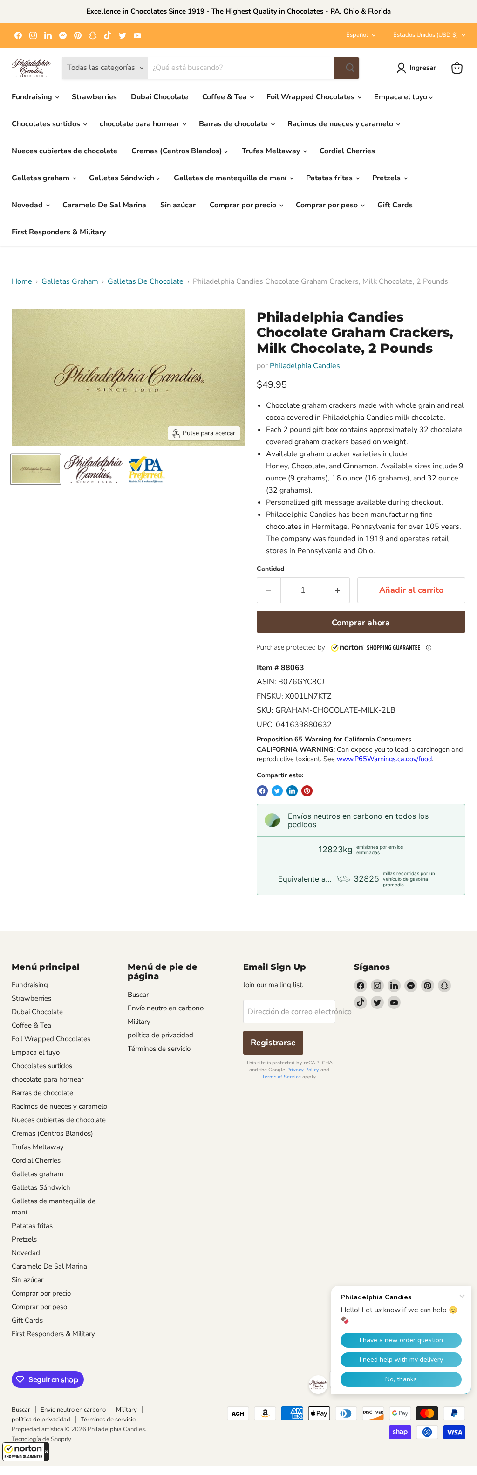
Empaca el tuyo (401, 97)
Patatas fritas (330, 178)
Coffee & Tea (225, 97)
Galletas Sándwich (122, 178)
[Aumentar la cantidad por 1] (338, 590)
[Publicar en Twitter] (277, 790)
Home (22, 281)
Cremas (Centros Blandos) (177, 151)
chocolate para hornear (140, 124)
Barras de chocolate (234, 124)
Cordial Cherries (347, 151)
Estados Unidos (425, 35)
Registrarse (273, 1042)
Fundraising (33, 97)
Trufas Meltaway (272, 151)
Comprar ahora (361, 622)
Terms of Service (281, 1076)
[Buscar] (346, 68)
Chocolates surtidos (47, 124)
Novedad (28, 205)
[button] (25, 1451)
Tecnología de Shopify (41, 1439)
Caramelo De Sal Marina (104, 205)
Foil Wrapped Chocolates (311, 97)
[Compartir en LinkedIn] (292, 790)
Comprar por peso (328, 205)
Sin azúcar (178, 205)
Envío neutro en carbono (166, 1008)
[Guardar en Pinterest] (307, 790)
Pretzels (387, 178)
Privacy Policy (302, 1069)
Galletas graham (41, 178)
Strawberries (94, 97)
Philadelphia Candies (305, 366)
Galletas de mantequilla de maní (231, 178)
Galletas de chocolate (146, 281)
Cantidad (270, 569)
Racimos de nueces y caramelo (341, 124)
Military (139, 1021)
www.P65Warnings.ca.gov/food (384, 758)
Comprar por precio (244, 205)
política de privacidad (160, 1035)
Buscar (138, 994)
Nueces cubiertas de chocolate (64, 151)
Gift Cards (395, 205)
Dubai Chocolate (159, 97)
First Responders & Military (59, 232)
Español (357, 35)
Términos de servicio (159, 1048)
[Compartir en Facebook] (262, 790)
